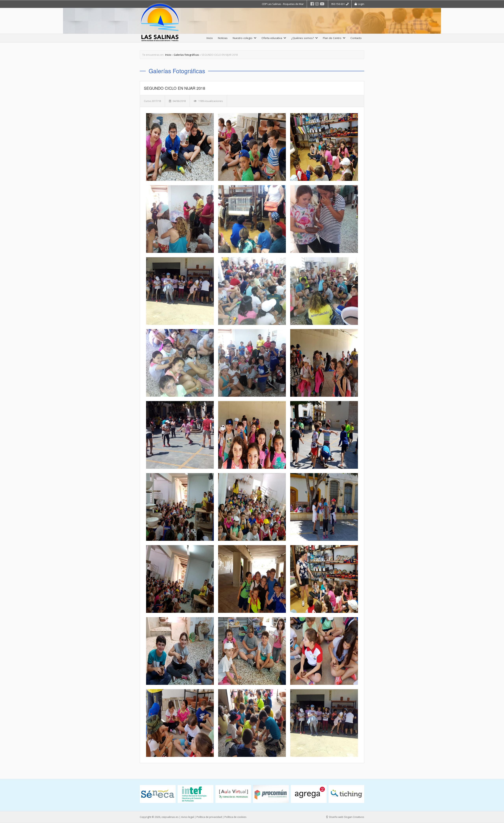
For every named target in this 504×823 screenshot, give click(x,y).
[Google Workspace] (346, 795)
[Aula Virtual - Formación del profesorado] (158, 794)
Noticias (223, 38)
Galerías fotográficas (186, 54)
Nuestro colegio (243, 38)
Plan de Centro (333, 38)
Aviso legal (187, 817)
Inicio (210, 38)
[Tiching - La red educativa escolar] (271, 794)
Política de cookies (235, 817)
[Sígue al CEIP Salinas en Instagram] (317, 3)
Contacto (356, 38)
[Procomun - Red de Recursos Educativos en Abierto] (195, 794)
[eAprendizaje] (309, 792)
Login (360, 4)
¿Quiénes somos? (303, 38)
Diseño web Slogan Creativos (346, 817)
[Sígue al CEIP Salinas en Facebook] (312, 3)
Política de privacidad (209, 817)
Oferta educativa (272, 38)
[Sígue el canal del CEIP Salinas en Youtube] (322, 3)
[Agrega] (233, 794)
